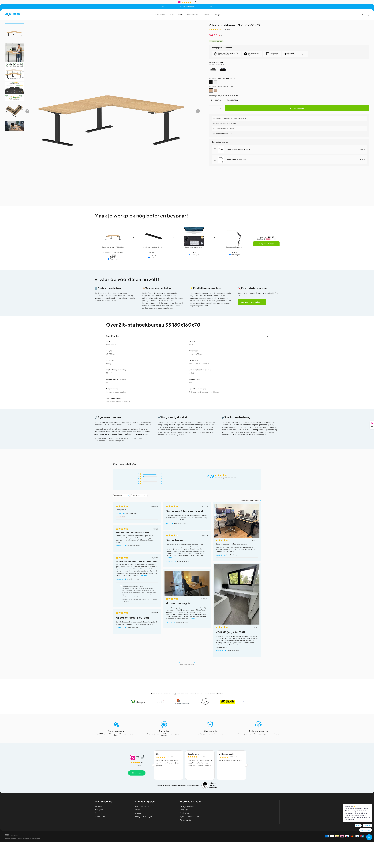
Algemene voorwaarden (189, 816)
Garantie (98, 813)
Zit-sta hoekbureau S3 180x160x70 (113, 247)
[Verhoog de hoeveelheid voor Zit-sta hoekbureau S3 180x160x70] (220, 108)
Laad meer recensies (187, 664)
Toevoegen (114, 259)
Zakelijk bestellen (187, 806)
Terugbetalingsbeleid (10, 838)
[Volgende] (211, 6)
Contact (138, 813)
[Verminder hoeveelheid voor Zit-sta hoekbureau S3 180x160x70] (211, 108)
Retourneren (99, 816)
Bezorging (98, 810)
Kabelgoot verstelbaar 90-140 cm (239, 149)
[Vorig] (163, 6)
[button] (14, 32)
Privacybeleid (185, 820)
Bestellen (98, 806)
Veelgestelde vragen (143, 816)
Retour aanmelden (142, 806)
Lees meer (170, 557)
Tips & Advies (185, 813)
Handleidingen (186, 810)
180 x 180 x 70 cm (232, 100)
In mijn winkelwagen (266, 244)
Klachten (138, 810)
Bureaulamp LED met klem (236, 159)
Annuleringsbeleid (35, 838)
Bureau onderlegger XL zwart (194, 247)
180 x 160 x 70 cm (216, 100)
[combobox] (121, 495)
